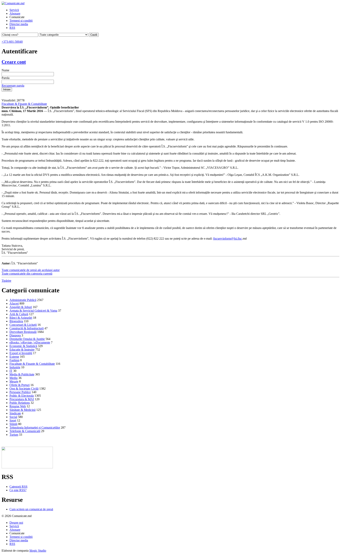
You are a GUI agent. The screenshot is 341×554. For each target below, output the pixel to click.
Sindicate (15, 413)
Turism (13, 434)
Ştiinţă (13, 424)
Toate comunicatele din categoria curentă (27, 273)
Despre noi (16, 522)
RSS (12, 27)
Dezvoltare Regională (23, 332)
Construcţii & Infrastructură (26, 328)
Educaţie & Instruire (22, 349)
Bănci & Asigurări (20, 317)
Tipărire (6, 280)
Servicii (14, 10)
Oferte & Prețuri (19, 385)
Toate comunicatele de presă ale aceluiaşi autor (31, 270)
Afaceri (14, 303)
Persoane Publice (20, 392)
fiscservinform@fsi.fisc (227, 238)
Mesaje (13, 381)
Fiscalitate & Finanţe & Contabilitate (24, 104)
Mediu (13, 378)
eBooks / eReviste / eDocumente (29, 342)
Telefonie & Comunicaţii (24, 431)
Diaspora (15, 335)
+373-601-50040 (12, 41)
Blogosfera (16, 321)
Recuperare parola (13, 85)
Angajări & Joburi (20, 307)
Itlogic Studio (37, 550)
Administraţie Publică (22, 300)
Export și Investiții (20, 353)
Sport (12, 420)
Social (13, 417)
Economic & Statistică (23, 346)
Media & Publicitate (21, 374)
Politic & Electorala (21, 395)
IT (10, 370)
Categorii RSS (18, 486)
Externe (14, 356)
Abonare (14, 13)
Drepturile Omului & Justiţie (27, 339)
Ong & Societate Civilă (23, 388)
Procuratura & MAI (21, 399)
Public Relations (19, 402)
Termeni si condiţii (21, 20)
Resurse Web (17, 406)
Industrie (14, 367)
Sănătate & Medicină (22, 409)
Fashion (14, 360)
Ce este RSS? (17, 490)
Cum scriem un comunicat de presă (31, 509)
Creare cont (14, 61)
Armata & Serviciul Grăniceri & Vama (33, 310)
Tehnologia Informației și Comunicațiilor (34, 427)
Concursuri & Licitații (23, 324)
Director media (18, 24)
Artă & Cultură (18, 314)
